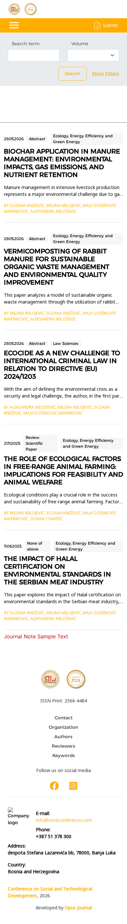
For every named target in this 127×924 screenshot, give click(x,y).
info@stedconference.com (64, 820)
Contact (64, 718)
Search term (25, 44)
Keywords (63, 755)
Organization (63, 727)
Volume (79, 44)
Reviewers (63, 746)
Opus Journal (78, 907)
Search (72, 73)
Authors (63, 737)
